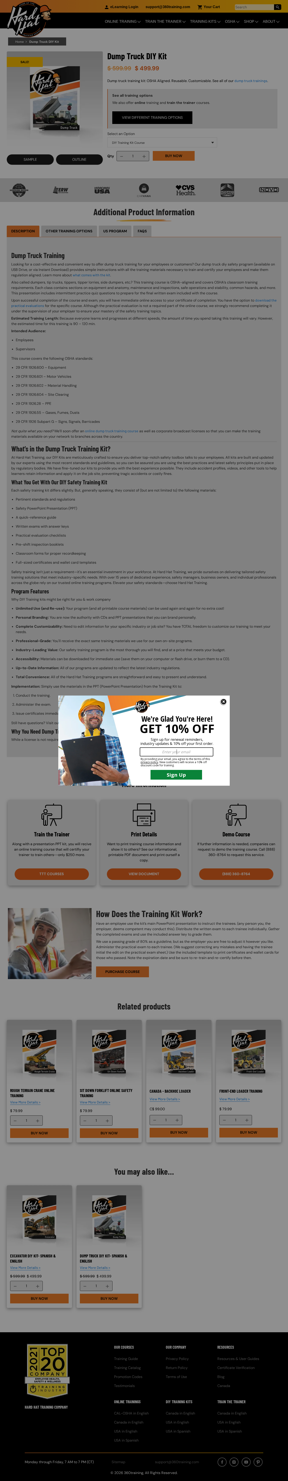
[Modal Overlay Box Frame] (144, 741)
